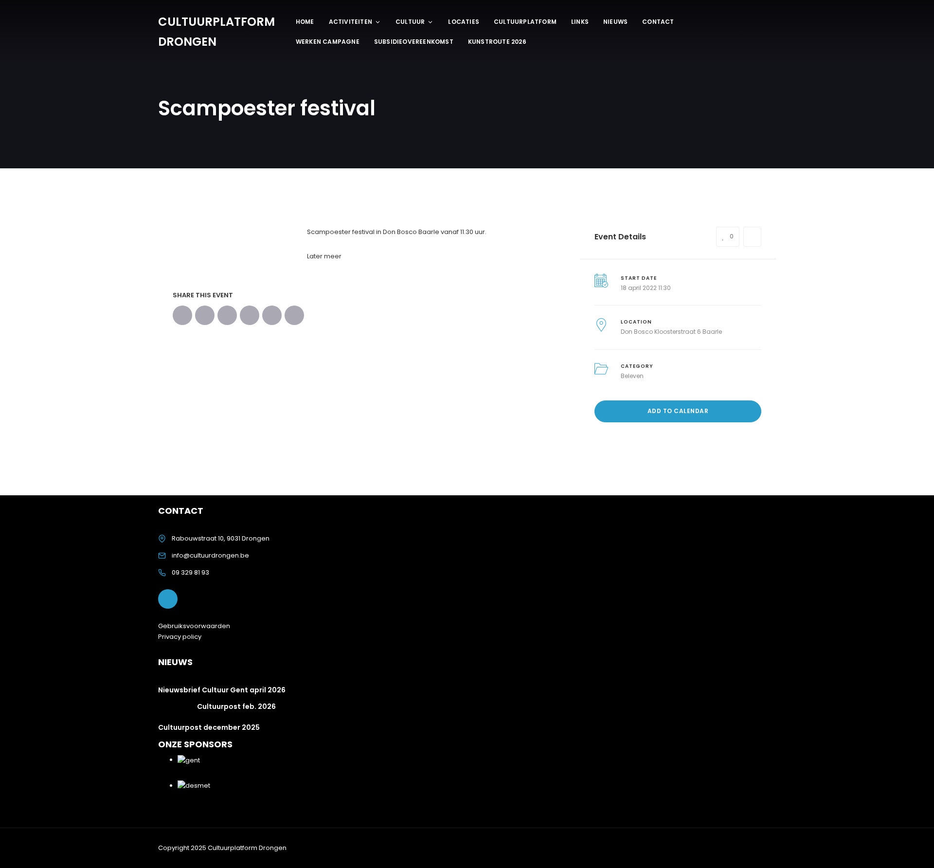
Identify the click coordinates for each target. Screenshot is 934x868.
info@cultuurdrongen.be (210, 555)
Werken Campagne (327, 41)
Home (305, 22)
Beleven (632, 376)
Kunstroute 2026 (497, 41)
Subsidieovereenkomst (413, 41)
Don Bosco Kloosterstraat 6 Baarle (671, 331)
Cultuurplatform (525, 22)
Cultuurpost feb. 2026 (236, 706)
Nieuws (615, 22)
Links (580, 22)
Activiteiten (350, 22)
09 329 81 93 (190, 572)
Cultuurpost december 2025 (209, 727)
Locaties (463, 22)
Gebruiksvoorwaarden (194, 626)
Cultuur (410, 22)
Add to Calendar (678, 411)
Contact (658, 22)
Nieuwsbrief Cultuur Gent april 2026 (222, 690)
